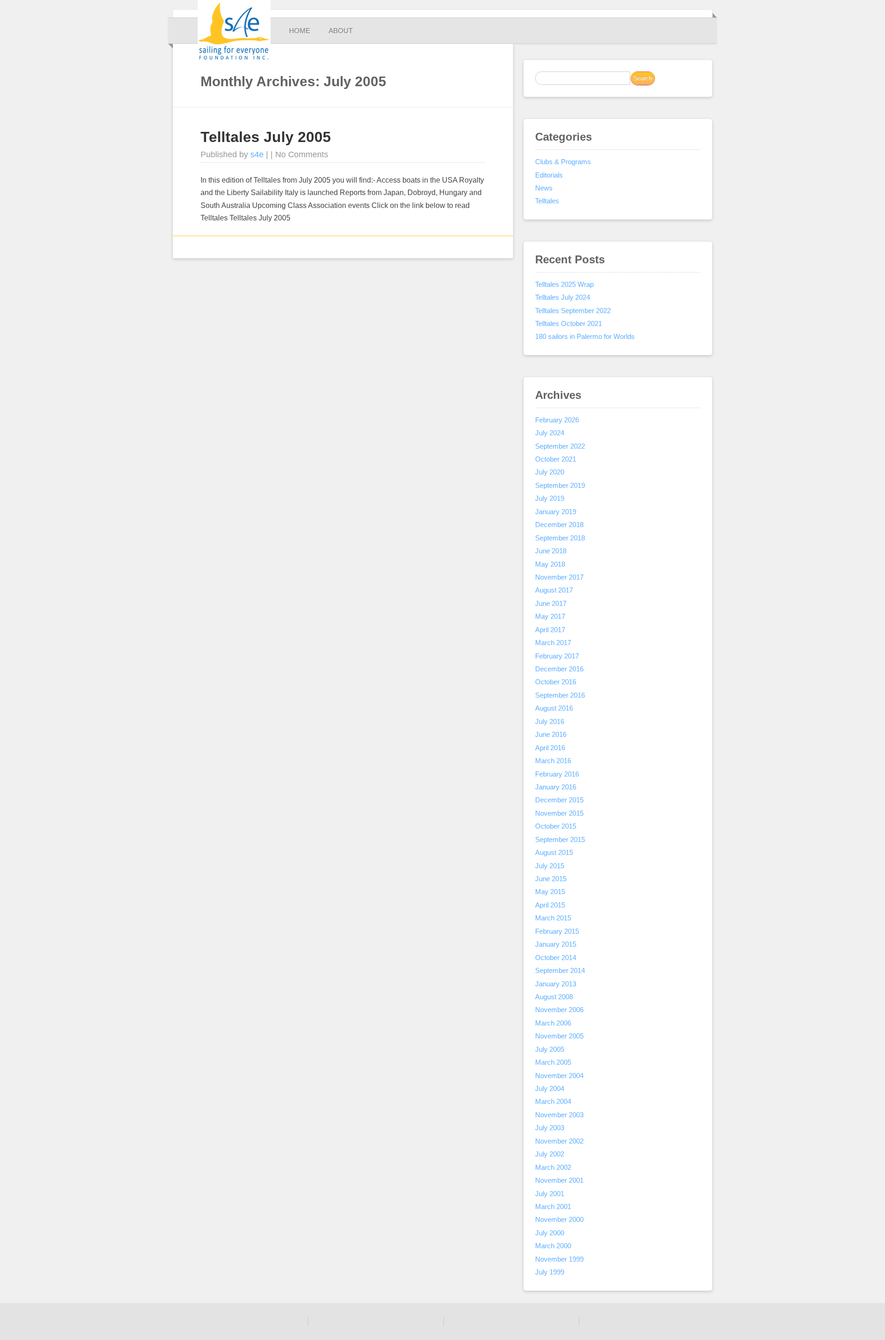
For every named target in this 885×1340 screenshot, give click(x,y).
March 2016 (553, 761)
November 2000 (559, 1219)
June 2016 (550, 734)
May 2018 (550, 564)
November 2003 (559, 1115)
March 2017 (553, 642)
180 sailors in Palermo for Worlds (585, 336)
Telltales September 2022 (573, 310)
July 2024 (549, 433)
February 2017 (557, 656)
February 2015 (557, 931)
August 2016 (554, 708)
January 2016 (555, 787)
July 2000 (549, 1233)
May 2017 (550, 616)
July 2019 (549, 498)
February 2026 (557, 420)
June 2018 (550, 551)
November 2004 (559, 1075)
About (341, 31)
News (544, 188)
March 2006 (553, 1023)
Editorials (549, 175)
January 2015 (555, 944)
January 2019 (555, 512)
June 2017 (550, 603)
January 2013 (555, 984)
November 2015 (559, 813)
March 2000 (553, 1246)
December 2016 (559, 669)
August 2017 (554, 590)
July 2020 (549, 472)
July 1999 (549, 1272)
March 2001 (553, 1206)
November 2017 (559, 577)
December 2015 (559, 800)
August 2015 (554, 852)
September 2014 (560, 970)
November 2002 (559, 1141)
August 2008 (554, 997)
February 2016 (557, 774)
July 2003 (549, 1128)
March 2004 (553, 1101)
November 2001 (559, 1180)
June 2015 (550, 879)
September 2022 (560, 446)
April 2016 (550, 748)
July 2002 (549, 1154)
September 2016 (560, 695)
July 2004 (549, 1088)
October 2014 (555, 957)
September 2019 (560, 485)
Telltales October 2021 (568, 323)
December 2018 (559, 524)
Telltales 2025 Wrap (564, 284)
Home (299, 31)
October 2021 (555, 459)
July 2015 (549, 866)
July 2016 (549, 721)
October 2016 (555, 682)
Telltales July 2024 (562, 297)
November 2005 (559, 1036)
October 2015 (555, 826)
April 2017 (550, 630)
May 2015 (550, 891)
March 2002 (553, 1167)
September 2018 (560, 538)
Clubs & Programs (563, 162)
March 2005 (553, 1062)
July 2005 (549, 1049)
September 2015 (560, 839)
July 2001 (549, 1194)
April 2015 (550, 905)
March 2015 (553, 918)
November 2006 (559, 1010)
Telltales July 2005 (266, 137)
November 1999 (559, 1259)
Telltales (547, 201)
